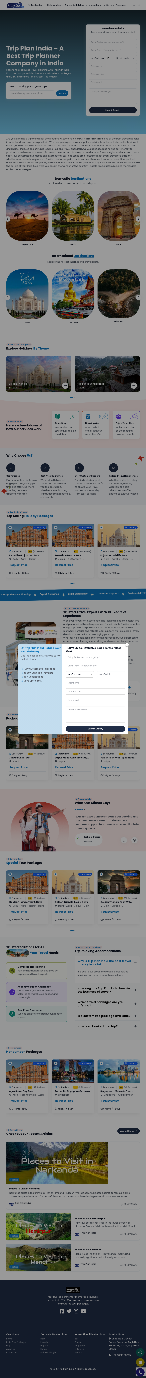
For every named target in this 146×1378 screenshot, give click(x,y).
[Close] (127, 645)
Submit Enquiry (95, 728)
